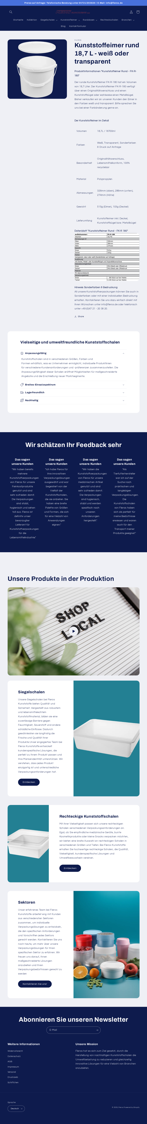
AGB (10, 1061)
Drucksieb (13, 1077)
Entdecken (29, 782)
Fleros (120, 1107)
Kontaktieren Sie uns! (35, 984)
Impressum (13, 1067)
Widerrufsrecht (15, 1051)
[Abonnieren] (97, 1030)
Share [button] (81, 316)
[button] (11, 12)
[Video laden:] (74, 631)
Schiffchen (13, 1082)
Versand (12, 1072)
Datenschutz (14, 1056)
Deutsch (15, 1109)
